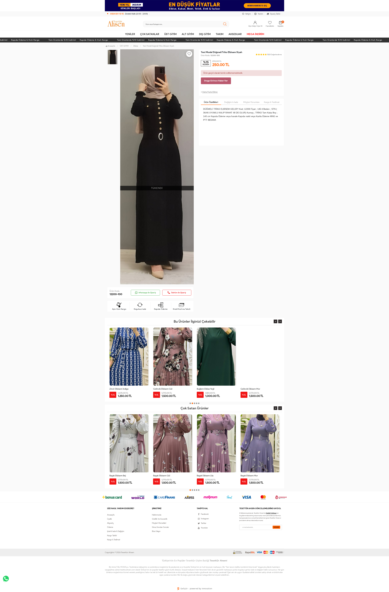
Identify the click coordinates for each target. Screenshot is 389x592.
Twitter (203, 523)
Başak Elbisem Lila (161, 475)
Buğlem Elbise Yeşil (205, 389)
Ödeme (110, 527)
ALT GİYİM (188, 34)
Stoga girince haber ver (216, 80)
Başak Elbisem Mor (205, 475)
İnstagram (205, 518)
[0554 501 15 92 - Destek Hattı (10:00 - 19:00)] (127, 10)
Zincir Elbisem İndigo (119, 389)
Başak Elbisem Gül (117, 475)
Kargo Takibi (112, 535)
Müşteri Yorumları (251, 102)
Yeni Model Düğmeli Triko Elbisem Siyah (158, 46)
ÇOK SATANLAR (149, 34)
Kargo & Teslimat (271, 102)
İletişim (248, 14)
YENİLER (130, 34)
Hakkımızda (156, 515)
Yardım (260, 14)
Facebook (205, 514)
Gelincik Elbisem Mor (250, 389)
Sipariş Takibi (275, 14)
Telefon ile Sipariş (178, 292)
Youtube (204, 528)
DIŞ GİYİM (205, 34)
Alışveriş (110, 523)
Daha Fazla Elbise (210, 92)
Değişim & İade (231, 102)
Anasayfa (111, 46)
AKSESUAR (235, 34)
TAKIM (219, 34)
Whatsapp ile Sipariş (147, 292)
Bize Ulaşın (156, 531)
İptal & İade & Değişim (115, 531)
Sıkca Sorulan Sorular (160, 527)
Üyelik (109, 519)
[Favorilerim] (270, 22)
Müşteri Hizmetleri (159, 523)
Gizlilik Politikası (271, 513)
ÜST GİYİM (170, 34)
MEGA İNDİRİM (255, 34)
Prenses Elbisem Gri (250, 475)
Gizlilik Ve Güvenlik (159, 519)
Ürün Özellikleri (211, 102)
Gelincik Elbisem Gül (162, 389)
